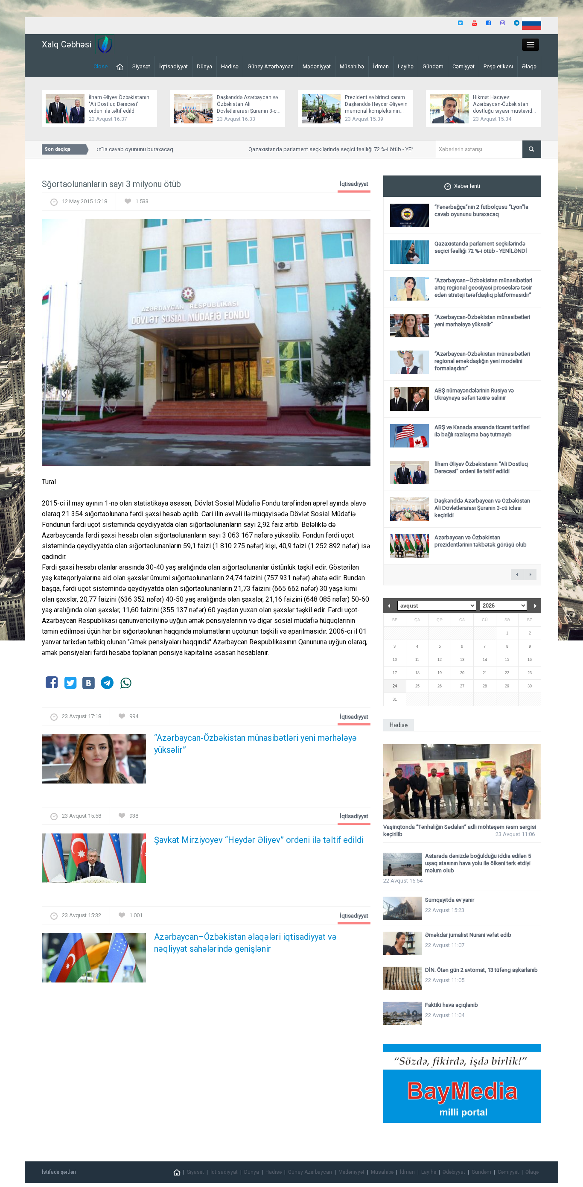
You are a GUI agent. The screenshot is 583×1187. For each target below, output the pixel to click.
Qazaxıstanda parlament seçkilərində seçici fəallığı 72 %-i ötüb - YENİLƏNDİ (325, 149)
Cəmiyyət (463, 66)
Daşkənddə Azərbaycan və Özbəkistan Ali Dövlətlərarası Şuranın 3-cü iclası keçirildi (482, 507)
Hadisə (230, 66)
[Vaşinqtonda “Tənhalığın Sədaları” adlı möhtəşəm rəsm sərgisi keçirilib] (462, 782)
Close (100, 66)
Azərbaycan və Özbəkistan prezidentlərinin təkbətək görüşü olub (480, 541)
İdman (381, 66)
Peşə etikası (498, 66)
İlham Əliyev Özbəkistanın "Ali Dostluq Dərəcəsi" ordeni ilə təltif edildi (119, 104)
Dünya (204, 66)
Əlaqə (529, 66)
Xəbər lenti (467, 186)
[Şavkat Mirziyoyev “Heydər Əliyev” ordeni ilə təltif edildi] (94, 861)
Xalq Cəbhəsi (66, 44)
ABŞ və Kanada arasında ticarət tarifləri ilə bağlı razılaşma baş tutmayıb (482, 431)
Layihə (406, 66)
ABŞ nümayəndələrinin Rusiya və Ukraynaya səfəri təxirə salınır (474, 394)
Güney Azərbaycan (271, 66)
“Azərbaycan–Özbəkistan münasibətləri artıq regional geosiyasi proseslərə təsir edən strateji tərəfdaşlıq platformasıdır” (483, 287)
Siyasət (141, 66)
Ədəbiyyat (454, 1172)
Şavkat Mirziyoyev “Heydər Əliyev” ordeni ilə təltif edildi (259, 840)
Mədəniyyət (317, 66)
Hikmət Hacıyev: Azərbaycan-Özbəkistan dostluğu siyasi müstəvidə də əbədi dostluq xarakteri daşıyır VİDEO (504, 111)
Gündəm (433, 66)
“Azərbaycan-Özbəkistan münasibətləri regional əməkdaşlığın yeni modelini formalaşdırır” (482, 361)
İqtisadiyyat (173, 66)
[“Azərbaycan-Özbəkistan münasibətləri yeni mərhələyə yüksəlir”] (94, 761)
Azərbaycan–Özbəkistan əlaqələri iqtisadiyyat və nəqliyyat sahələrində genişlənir (245, 943)
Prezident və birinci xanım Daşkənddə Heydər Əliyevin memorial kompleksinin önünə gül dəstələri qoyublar (376, 111)
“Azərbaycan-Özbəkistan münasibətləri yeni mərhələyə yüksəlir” (255, 744)
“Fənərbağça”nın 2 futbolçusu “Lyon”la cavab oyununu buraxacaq (481, 210)
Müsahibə (352, 66)
